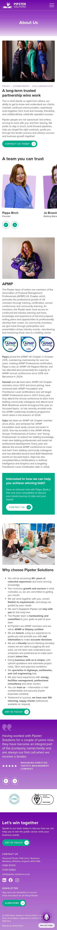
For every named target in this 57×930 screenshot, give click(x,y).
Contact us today (17, 143)
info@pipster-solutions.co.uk (16, 874)
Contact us (17, 507)
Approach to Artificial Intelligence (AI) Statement (26, 919)
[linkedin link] (4, 880)
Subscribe (12, 903)
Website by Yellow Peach (12, 925)
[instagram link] (17, 880)
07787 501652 (9, 869)
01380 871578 (8, 865)
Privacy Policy (31, 915)
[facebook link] (11, 880)
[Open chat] (46, 917)
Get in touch (14, 711)
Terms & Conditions (10, 918)
